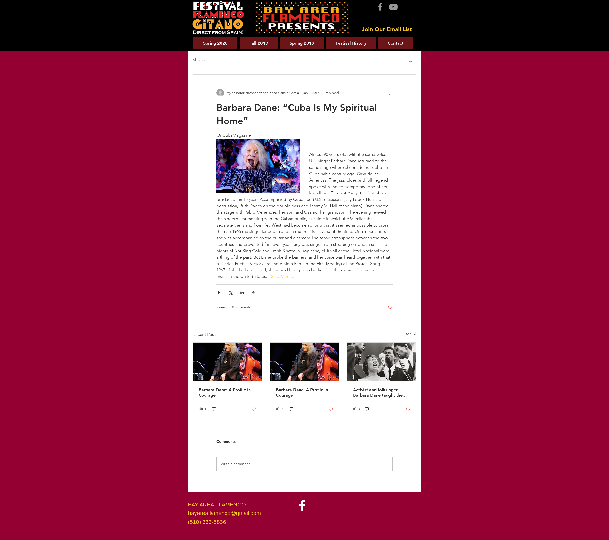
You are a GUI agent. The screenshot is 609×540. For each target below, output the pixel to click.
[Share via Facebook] (218, 292)
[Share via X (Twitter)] (230, 292)
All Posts (199, 60)
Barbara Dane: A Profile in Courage (225, 392)
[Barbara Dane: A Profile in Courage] (227, 362)
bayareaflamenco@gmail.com (224, 513)
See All (411, 334)
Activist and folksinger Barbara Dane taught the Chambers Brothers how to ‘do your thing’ (379, 392)
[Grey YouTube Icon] (393, 7)
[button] (410, 60)
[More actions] (390, 93)
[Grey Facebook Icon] (380, 7)
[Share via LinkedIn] (242, 292)
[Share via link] (253, 292)
